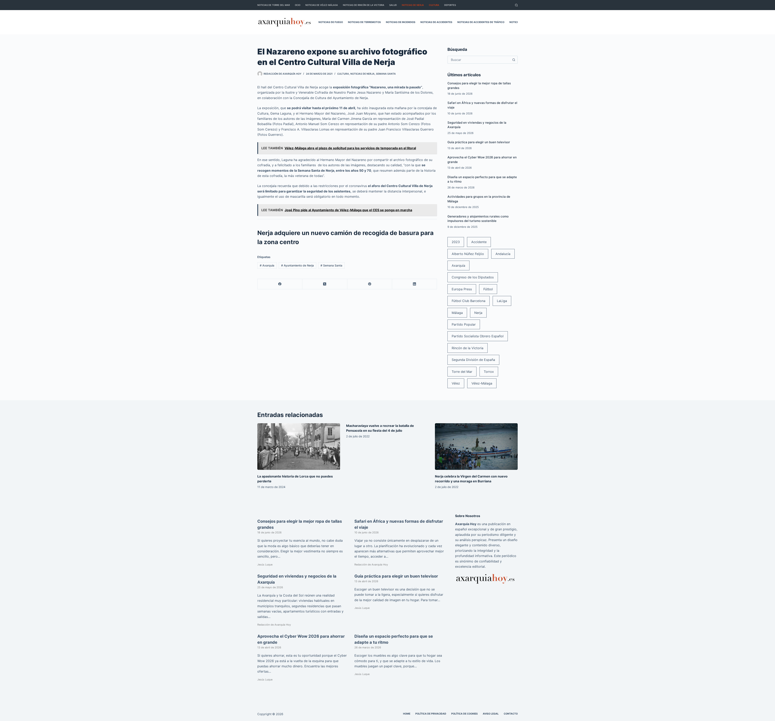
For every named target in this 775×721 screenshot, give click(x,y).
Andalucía (502, 254)
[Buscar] (516, 5)
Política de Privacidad (430, 713)
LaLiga (502, 301)
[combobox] (479, 60)
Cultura (434, 5)
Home (406, 713)
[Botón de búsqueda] (513, 59)
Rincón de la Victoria (467, 348)
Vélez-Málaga (481, 383)
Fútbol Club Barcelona (468, 301)
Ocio (297, 5)
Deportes (450, 5)
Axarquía (267, 265)
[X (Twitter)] (324, 284)
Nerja (478, 313)
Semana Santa (386, 73)
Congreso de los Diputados (473, 277)
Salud (393, 5)
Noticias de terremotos (364, 22)
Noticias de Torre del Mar (273, 5)
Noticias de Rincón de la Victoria (363, 5)
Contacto (511, 713)
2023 (456, 242)
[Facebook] (280, 284)
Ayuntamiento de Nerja (297, 265)
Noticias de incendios (400, 22)
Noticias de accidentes (436, 22)
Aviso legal (491, 713)
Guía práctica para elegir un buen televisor (478, 142)
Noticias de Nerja (413, 5)
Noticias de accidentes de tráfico (480, 22)
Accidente (479, 242)
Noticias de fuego (330, 22)
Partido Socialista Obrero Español (478, 336)
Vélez (456, 383)
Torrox (489, 372)
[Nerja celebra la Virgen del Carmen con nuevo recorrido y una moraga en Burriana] (476, 446)
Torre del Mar (462, 372)
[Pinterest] (369, 284)
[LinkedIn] (414, 284)
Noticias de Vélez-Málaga (321, 5)
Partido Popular (464, 324)
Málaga (457, 313)
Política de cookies (464, 713)
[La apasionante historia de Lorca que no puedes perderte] (298, 446)
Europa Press (462, 289)
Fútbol (488, 289)
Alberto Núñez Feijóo (468, 254)
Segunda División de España (473, 360)
